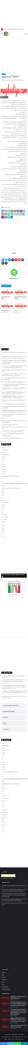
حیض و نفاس (4, 471)
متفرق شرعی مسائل (4, 519)
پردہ (2, 462)
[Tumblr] (12, 259)
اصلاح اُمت (3, 457)
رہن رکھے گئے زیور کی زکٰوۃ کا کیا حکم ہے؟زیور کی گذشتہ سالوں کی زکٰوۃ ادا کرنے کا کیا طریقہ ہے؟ (14, 382)
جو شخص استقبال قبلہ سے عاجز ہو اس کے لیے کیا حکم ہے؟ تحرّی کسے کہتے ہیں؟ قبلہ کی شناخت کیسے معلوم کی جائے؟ (14, 407)
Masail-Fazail (7, 1037)
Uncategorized (5, 450)
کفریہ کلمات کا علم (4, 515)
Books (5, 1039)
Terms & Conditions (6, 989)
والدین (3, 536)
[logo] (8, 877)
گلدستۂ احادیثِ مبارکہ (5, 517)
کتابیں (3, 512)
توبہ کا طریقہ (3, 467)
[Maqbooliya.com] (6, 34)
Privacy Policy (5, 987)
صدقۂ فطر (3, 493)
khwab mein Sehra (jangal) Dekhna (20, 297)
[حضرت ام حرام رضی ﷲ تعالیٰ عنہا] (7, 305)
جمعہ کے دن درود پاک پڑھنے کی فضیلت (7, 436)
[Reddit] (19, 259)
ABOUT (4, 973)
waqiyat (3, 452)
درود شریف (4, 474)
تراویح (3, 464)
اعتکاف (3, 459)
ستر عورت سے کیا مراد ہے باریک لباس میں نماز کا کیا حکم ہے (10, 425)
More (13, 1039)
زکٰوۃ (2, 481)
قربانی (3, 510)
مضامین (3, 524)
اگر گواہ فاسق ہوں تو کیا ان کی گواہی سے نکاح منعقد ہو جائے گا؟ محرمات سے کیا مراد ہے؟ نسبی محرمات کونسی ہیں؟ (14, 401)
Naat (25, 1037)
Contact (3, 977)
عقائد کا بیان (4, 500)
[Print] (6, 263)
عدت (3, 498)
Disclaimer (4, 980)
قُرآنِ (3, 507)
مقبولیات (3, 526)
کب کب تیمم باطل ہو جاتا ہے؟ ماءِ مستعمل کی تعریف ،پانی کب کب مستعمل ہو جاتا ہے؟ (13, 433)
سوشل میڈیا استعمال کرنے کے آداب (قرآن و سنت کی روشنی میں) (11, 488)
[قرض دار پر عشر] (21, 305)
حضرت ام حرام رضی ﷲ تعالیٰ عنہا (5, 311)
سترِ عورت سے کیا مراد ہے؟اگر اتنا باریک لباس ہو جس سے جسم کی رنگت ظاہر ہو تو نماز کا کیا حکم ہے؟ (14, 428)
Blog (3, 975)
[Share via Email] (2, 263)
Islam (14, 253)
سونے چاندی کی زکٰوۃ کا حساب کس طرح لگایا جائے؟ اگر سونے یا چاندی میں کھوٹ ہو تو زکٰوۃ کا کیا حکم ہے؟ (14, 389)
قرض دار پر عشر (17, 311)
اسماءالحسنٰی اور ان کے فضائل (6, 455)
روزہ (2, 479)
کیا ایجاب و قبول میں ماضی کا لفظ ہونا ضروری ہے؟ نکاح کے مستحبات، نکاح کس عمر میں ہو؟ (13, 404)
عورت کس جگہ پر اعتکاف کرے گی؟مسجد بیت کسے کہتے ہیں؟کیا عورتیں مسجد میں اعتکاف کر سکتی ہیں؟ (14, 353)
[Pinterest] (15, 259)
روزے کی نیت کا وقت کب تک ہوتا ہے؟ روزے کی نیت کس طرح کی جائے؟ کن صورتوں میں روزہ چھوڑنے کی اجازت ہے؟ (14, 378)
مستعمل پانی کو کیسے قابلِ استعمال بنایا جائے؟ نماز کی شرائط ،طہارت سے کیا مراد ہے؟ (13, 431)
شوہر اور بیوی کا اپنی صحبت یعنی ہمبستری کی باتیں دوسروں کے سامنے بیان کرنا (12, 438)
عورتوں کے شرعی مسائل (5, 503)
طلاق (2, 495)
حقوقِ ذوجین (3, 469)
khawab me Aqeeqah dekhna (5, 297)
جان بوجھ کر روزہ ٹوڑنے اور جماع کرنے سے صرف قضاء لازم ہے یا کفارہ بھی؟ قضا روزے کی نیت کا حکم (14, 371)
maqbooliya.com (6, 80)
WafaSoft (22, 1034)
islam (7, 71)
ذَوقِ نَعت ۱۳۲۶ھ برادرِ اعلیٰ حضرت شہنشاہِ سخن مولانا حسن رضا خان (10, 476)
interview (10, 1039)
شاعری (3, 491)
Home (3, 71)
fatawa (22, 1037)
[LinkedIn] (9, 259)
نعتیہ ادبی (3, 529)
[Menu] (2, 34)
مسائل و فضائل (4, 522)
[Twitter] (6, 259)
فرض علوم (3, 505)
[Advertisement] (14, 14)
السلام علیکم (3, 418)
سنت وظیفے (3, 486)
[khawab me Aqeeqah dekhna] (7, 292)
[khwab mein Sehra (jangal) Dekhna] (21, 292)
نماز (2, 534)
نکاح (3, 531)
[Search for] (26, 34)
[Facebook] (2, 259)
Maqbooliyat (17, 1037)
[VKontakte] (22, 259)
